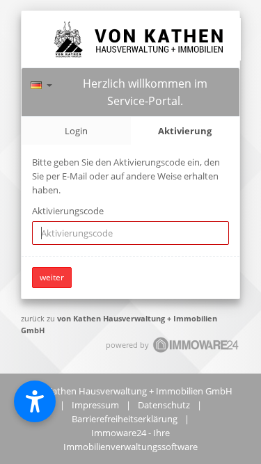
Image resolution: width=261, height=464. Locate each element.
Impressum (95, 405)
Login (76, 131)
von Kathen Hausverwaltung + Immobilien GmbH (130, 391)
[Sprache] (41, 83)
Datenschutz (164, 405)
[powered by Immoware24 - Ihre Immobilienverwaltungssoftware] (196, 351)
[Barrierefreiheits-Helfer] (35, 401)
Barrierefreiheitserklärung (124, 419)
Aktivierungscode (68, 211)
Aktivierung (185, 131)
